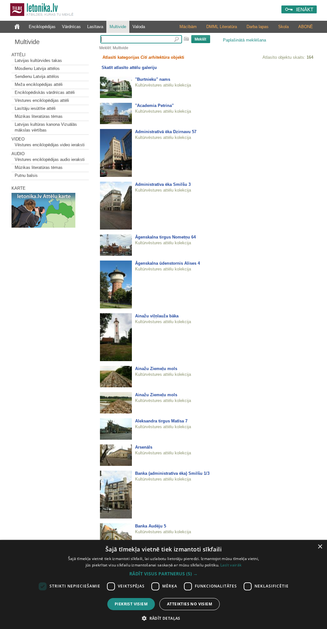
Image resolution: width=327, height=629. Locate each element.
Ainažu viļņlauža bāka (157, 316)
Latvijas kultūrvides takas (38, 60)
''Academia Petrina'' (154, 105)
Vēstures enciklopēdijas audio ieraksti (50, 159)
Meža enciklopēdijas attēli (39, 84)
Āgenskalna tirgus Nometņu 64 (165, 237)
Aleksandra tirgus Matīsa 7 (161, 421)
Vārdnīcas (71, 26)
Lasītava (95, 26)
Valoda (139, 26)
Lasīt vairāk (231, 565)
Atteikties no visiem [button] (189, 604)
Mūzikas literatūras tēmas (39, 116)
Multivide (118, 26)
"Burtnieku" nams (152, 79)
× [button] (319, 546)
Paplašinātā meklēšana (244, 40)
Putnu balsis (26, 175)
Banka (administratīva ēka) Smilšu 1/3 (172, 473)
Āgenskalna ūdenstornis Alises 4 (167, 263)
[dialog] (163, 584)
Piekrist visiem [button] (131, 604)
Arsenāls (143, 447)
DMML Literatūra (221, 26)
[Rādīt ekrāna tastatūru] (186, 38)
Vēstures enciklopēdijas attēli (42, 100)
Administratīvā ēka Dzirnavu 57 (165, 131)
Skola (283, 26)
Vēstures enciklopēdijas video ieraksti (50, 144)
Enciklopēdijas (42, 26)
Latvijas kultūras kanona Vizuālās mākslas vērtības (46, 127)
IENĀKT (304, 9)
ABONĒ (305, 26)
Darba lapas (258, 26)
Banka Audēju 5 (150, 526)
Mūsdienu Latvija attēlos (37, 68)
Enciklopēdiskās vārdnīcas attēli (45, 92)
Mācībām (188, 26)
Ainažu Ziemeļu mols (156, 368)
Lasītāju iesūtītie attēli (35, 108)
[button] (163, 574)
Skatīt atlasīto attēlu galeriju (129, 67)
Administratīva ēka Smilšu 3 (163, 184)
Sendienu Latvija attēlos (37, 76)
